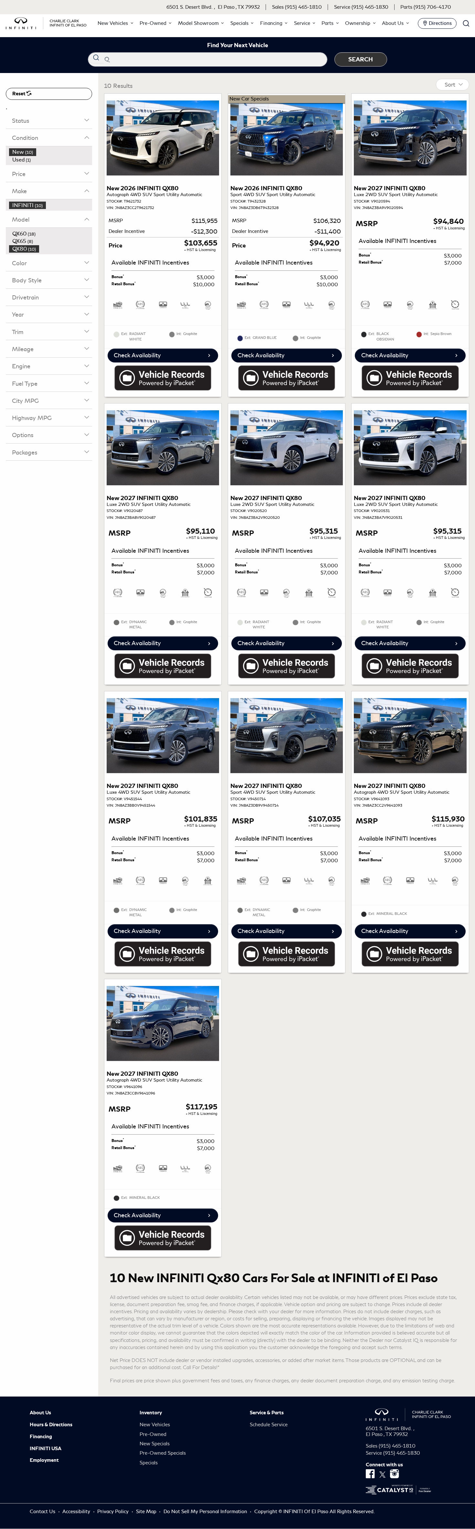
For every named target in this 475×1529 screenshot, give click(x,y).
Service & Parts (267, 1413)
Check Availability (137, 355)
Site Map (147, 1511)
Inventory (151, 1413)
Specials (149, 1463)
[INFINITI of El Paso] (46, 22)
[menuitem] (50, 152)
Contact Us (43, 1511)
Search (360, 59)
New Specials (155, 1444)
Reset (19, 94)
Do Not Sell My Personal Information (206, 1511)
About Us (40, 1413)
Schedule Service (269, 1425)
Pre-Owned (153, 1434)
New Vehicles (155, 1425)
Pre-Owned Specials (163, 1453)
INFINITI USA (45, 1448)
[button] (114, 23)
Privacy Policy (113, 1511)
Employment (44, 1460)
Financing (41, 1437)
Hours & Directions (51, 1425)
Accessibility (76, 1511)
